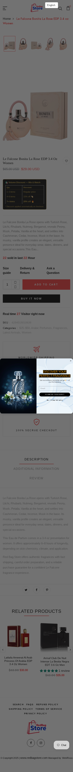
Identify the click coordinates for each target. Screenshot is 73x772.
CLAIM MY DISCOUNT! (54, 394)
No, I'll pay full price (55, 400)
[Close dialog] (70, 360)
